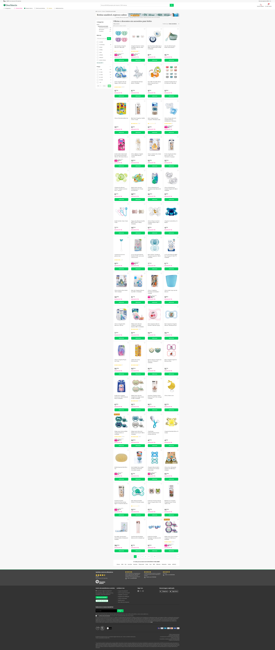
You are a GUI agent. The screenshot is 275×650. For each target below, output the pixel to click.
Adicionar (121, 60)
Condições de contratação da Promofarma (169, 636)
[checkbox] (104, 42)
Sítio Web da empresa (123, 602)
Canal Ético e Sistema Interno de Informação (169, 639)
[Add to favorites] (128, 29)
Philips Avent (141, 564)
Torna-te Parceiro (122, 598)
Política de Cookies (175, 637)
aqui (151, 622)
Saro (150, 564)
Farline (169, 564)
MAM (122, 564)
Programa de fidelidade (174, 640)
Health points (121, 600)
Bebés (103, 11)
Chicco (118, 564)
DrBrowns (158, 564)
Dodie (147, 564)
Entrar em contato (101, 597)
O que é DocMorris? (123, 591)
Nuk (125, 564)
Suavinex (135, 564)
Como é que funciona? (124, 593)
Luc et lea (130, 564)
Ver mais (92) (100, 62)
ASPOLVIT (174, 564)
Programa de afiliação (123, 596)
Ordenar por (166, 24)
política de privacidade (104, 615)
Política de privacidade (174, 634)
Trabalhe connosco (123, 594)
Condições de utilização (174, 635)
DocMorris (99, 11)
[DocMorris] (10, 5)
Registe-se (120, 610)
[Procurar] (172, 5)
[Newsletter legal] (96, 615)
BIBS (154, 564)
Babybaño (164, 564)
